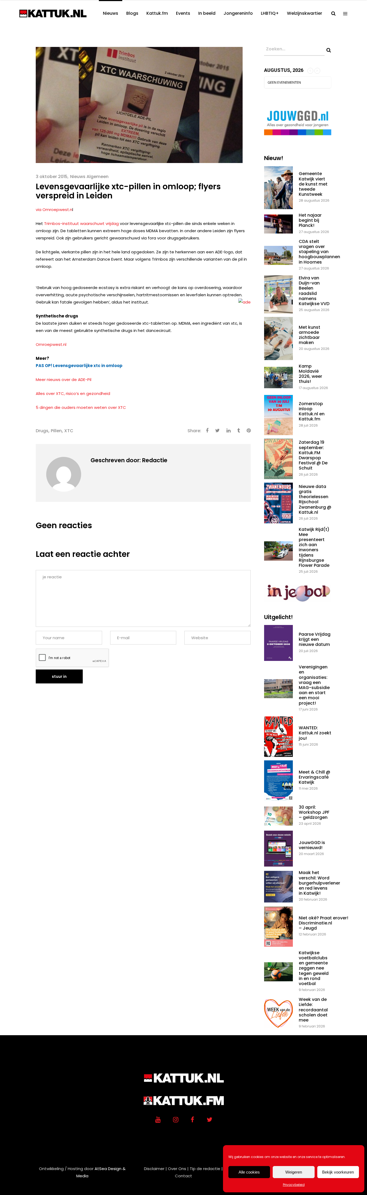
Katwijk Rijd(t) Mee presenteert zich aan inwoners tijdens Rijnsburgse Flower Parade (314, 547)
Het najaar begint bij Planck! (310, 220)
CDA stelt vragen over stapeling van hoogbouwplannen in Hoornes (319, 251)
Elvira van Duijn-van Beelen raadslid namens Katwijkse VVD (314, 291)
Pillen (56, 431)
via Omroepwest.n (54, 209)
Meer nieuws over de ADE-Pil (63, 379)
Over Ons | (178, 1168)
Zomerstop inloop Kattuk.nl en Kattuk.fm (312, 411)
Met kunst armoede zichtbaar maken (309, 335)
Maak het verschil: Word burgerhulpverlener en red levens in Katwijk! (319, 883)
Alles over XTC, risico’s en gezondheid (73, 393)
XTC (68, 431)
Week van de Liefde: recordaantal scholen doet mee (313, 1009)
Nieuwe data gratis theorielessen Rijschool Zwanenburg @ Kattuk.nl (315, 499)
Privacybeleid (294, 1184)
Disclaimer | (155, 1168)
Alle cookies (249, 1172)
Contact (183, 1176)
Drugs (42, 431)
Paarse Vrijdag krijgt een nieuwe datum (314, 639)
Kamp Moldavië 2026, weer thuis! (310, 374)
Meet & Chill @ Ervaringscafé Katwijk (314, 777)
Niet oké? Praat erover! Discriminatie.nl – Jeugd (323, 923)
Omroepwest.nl (51, 344)
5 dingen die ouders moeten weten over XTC (81, 407)
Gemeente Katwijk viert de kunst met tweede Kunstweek (313, 184)
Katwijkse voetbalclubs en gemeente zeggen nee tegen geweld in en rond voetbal (314, 968)
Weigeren (293, 1172)
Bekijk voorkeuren (338, 1172)
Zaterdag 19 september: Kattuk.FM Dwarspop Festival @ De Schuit (313, 455)
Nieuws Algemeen (89, 176)
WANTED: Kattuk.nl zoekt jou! (315, 733)
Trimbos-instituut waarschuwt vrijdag (82, 223)
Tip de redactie (205, 1168)
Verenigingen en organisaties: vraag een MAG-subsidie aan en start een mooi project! (314, 685)
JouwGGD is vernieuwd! (312, 845)
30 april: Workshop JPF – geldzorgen (314, 812)
